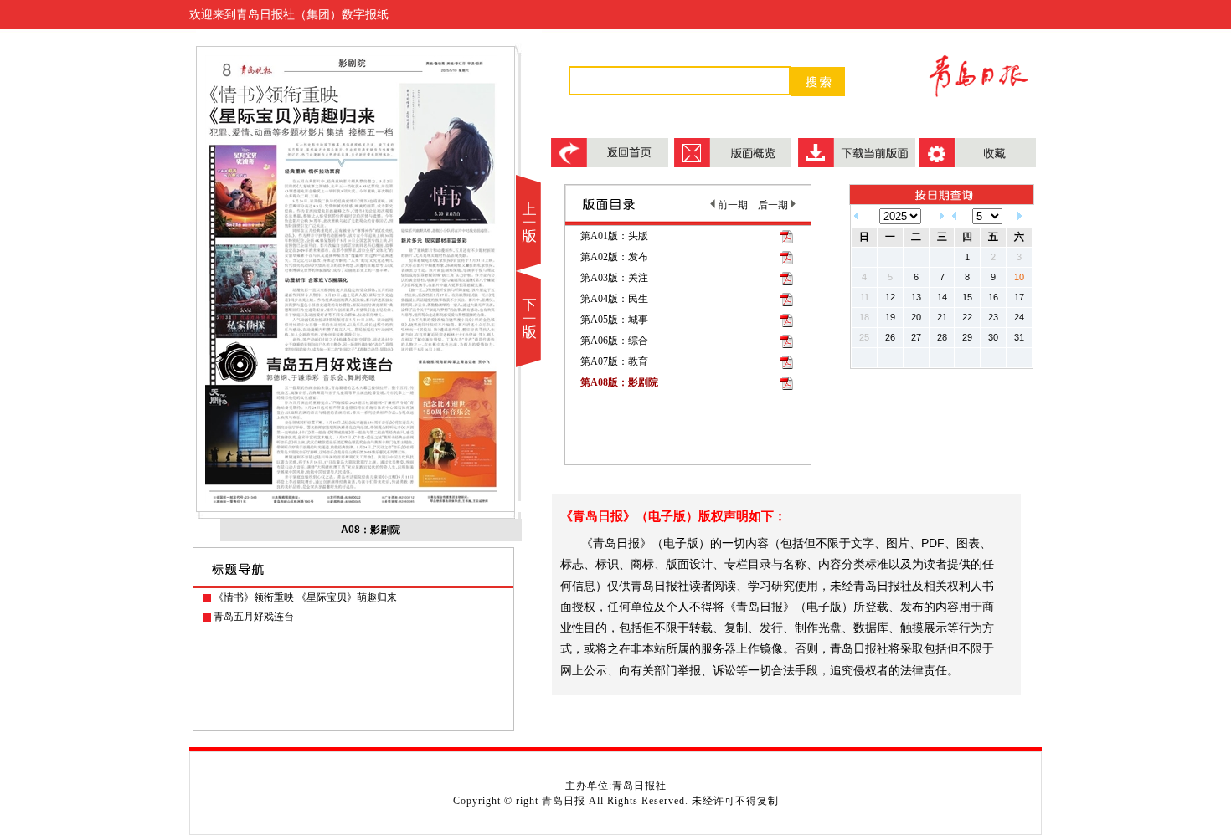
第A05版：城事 (614, 319)
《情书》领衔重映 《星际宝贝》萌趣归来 (305, 597)
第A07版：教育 (614, 361)
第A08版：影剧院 (619, 382)
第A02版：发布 (614, 257)
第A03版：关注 (614, 278)
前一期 (731, 205)
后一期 (774, 205)
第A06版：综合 (614, 340)
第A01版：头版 (614, 236)
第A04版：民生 (614, 299)
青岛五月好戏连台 (254, 616)
